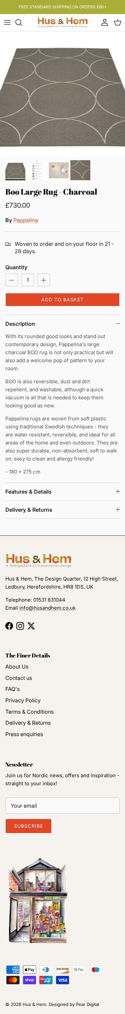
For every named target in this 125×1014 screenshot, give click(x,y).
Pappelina (25, 220)
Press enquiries (24, 734)
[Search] (22, 22)
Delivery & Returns (28, 509)
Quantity (16, 267)
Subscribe (28, 826)
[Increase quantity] (43, 280)
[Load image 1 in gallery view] (62, 94)
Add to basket (62, 299)
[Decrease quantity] (11, 280)
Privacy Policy (23, 700)
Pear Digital (87, 1004)
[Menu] (7, 22)
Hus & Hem (34, 1004)
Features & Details (28, 491)
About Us (16, 666)
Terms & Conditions (29, 711)
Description (20, 323)
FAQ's (12, 689)
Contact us (18, 678)
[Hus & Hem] (63, 22)
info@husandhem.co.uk (47, 608)
